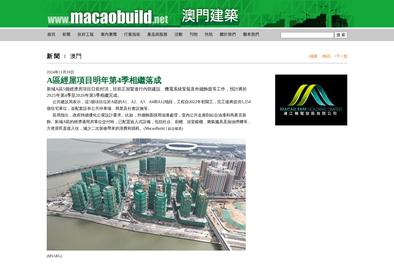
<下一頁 (340, 56)
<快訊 (326, 56)
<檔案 (313, 56)
